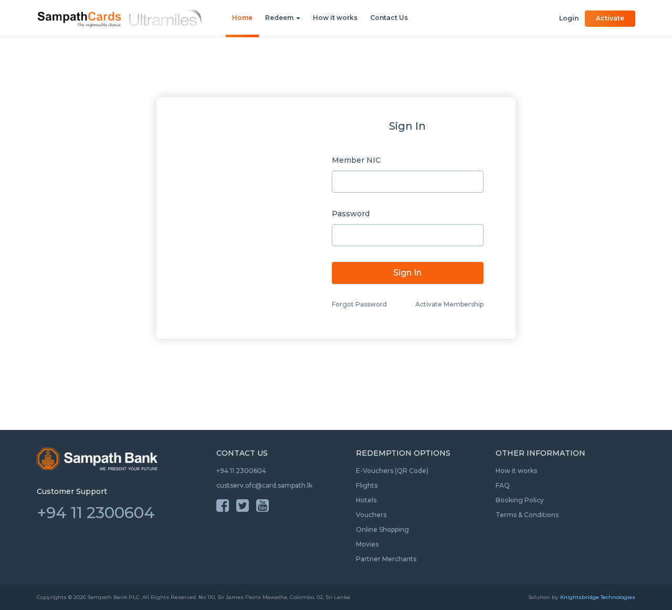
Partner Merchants (386, 559)
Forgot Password (359, 304)
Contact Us (389, 18)
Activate (610, 18)
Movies (367, 544)
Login (569, 18)
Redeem (280, 18)
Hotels (366, 500)
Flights (366, 485)
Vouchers (371, 515)
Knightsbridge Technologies (597, 597)
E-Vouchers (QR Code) (392, 471)
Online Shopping (382, 529)
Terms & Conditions (527, 515)
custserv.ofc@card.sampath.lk (264, 485)
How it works (335, 18)
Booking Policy (520, 500)
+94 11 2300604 (241, 471)
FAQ (503, 485)
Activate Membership (449, 304)
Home (242, 18)
